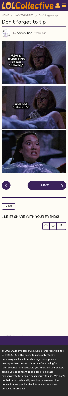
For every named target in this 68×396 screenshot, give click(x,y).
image (9, 206)
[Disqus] (34, 280)
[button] (57, 5)
